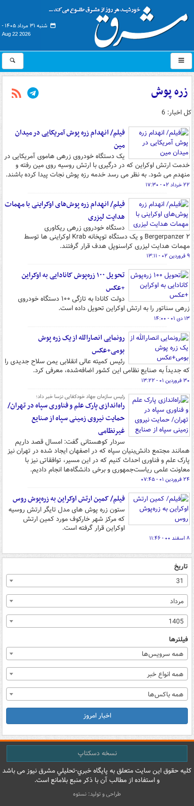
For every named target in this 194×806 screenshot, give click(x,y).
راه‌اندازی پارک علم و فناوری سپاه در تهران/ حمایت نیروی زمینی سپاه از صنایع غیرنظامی (66, 418)
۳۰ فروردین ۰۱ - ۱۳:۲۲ (165, 380)
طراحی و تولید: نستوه (97, 794)
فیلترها (178, 640)
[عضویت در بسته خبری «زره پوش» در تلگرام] (33, 94)
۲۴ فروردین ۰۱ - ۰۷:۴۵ (165, 479)
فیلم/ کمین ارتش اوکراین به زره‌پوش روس (69, 499)
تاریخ (181, 567)
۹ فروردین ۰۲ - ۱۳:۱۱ (168, 256)
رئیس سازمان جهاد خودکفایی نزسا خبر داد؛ (80, 396)
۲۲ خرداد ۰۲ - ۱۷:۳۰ (168, 185)
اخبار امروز (97, 715)
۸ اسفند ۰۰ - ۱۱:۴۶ (169, 538)
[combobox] (97, 580)
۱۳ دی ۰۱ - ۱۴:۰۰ (172, 318)
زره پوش (169, 91)
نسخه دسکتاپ (97, 753)
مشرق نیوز (121, 23)
